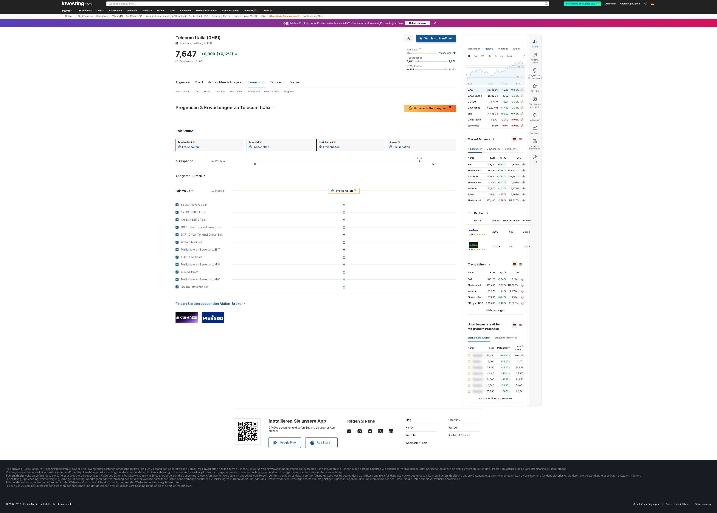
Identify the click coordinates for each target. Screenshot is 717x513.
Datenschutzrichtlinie (677, 504)
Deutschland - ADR (198, 16)
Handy (410, 427)
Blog (408, 419)
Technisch (277, 82)
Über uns (454, 419)
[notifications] (646, 3)
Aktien (68, 16)
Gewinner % (493, 148)
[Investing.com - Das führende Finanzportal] (76, 3)
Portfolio (411, 435)
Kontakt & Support (459, 435)
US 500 (472, 101)
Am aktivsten (475, 148)
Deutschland (102, 16)
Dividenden (253, 91)
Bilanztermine (271, 91)
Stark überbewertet (506, 337)
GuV (197, 91)
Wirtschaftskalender (206, 10)
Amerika (216, 16)
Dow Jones (474, 107)
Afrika (263, 16)
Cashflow (220, 91)
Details (526, 231)
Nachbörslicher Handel (157, 16)
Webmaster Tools (416, 442)
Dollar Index (474, 119)
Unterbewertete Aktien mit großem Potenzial (485, 326)
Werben (453, 427)
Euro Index (473, 125)
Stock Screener (230, 10)
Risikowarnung (703, 504)
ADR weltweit (179, 16)
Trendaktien (477, 264)
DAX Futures (475, 95)
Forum (294, 82)
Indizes (489, 48)
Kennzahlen (236, 91)
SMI (470, 113)
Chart (199, 82)
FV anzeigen (444, 53)
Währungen (474, 48)
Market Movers (479, 139)
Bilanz (207, 91)
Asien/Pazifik (250, 16)
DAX (470, 89)
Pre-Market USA (134, 16)
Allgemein (183, 82)
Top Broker (476, 213)
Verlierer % (511, 148)
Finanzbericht (183, 91)
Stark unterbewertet (479, 337)
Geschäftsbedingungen (646, 504)
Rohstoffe (503, 48)
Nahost (237, 16)
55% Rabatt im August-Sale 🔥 (582, 3)
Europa (227, 16)
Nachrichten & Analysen (225, 82)
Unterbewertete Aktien (313, 16)
